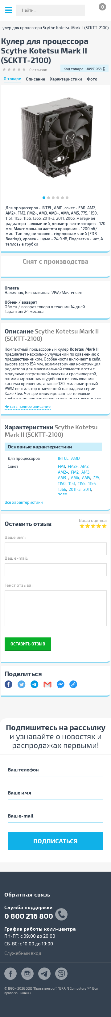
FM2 (75, 472)
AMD (75, 458)
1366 (62, 489)
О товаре (12, 79)
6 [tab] (67, 197)
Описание (35, 79)
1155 (81, 483)
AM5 (86, 477)
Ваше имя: (15, 537)
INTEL (63, 458)
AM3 (85, 472)
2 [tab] (48, 197)
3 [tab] (53, 197)
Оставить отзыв (27, 643)
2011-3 (74, 489)
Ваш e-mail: (16, 558)
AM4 (75, 477)
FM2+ (73, 466)
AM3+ (63, 477)
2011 (87, 489)
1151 (71, 483)
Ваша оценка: (93, 520)
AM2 (84, 466)
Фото (92, 79)
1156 (92, 483)
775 (96, 477)
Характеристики (66, 79)
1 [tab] (44, 197)
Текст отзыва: (18, 585)
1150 (62, 483)
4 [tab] (57, 197)
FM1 (61, 466)
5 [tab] (62, 197)
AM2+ (63, 472)
